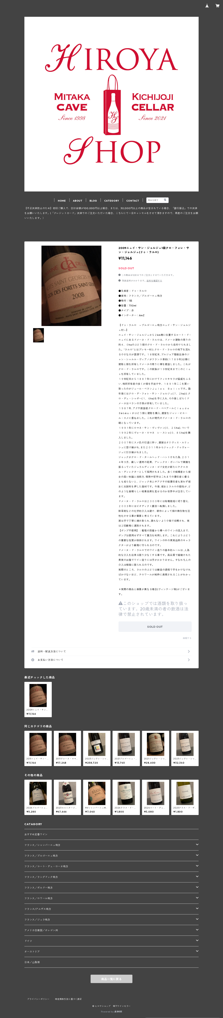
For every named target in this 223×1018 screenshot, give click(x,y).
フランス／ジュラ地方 (37, 919)
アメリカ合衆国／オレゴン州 (41, 930)
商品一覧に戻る (111, 979)
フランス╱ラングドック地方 (41, 877)
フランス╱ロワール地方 (38, 898)
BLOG (93, 200)
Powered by (107, 1011)
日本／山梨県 (32, 962)
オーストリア (32, 951)
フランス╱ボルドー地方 (38, 887)
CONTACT (132, 200)
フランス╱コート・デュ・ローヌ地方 (46, 866)
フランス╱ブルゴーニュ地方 (41, 855)
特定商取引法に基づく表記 (68, 999)
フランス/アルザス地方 (37, 909)
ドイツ (28, 941)
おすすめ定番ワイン (36, 834)
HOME (62, 200)
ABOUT (77, 200)
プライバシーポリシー (38, 999)
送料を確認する (154, 280)
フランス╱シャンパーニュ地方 (42, 845)
